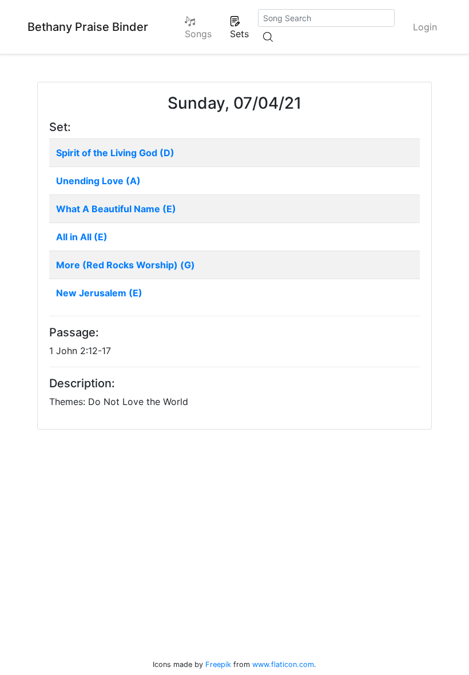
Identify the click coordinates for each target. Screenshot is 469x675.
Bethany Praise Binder (87, 27)
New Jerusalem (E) (99, 293)
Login (425, 27)
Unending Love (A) (98, 180)
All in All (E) (82, 237)
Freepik (218, 664)
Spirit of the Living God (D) (115, 152)
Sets (239, 33)
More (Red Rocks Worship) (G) (125, 265)
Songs (198, 33)
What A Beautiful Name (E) (116, 209)
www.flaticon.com (283, 664)
